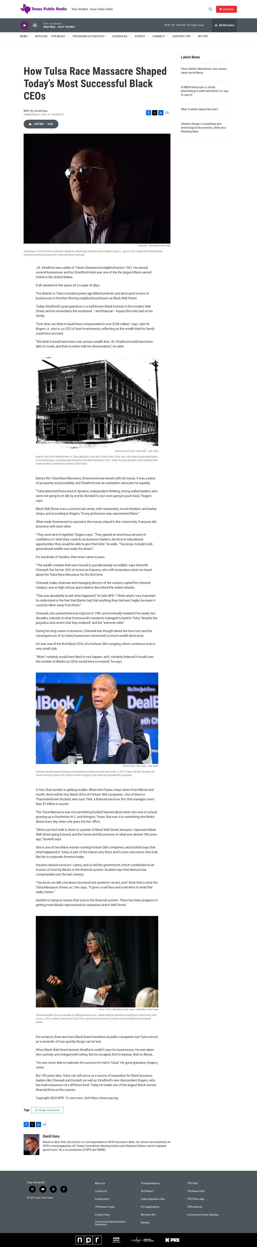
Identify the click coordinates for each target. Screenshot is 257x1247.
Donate (228, 9)
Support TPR (182, 36)
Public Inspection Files (153, 1199)
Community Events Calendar (203, 1214)
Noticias (41, 36)
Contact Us (101, 1191)
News (24, 36)
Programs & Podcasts (89, 36)
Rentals (145, 1222)
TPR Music (58, 36)
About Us (100, 1183)
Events (140, 36)
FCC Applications (150, 1207)
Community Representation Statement (110, 1223)
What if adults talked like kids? (199, 109)
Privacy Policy (102, 1214)
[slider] (40, 25)
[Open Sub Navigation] (30, 36)
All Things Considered (47, 1110)
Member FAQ (148, 1214)
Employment (102, 1199)
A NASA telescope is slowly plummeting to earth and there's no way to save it (205, 91)
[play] (24, 25)
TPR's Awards (194, 1207)
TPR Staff (192, 1183)
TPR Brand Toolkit (105, 1207)
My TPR (203, 36)
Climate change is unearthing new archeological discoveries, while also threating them (203, 127)
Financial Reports (150, 1183)
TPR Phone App (196, 1199)
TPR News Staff (196, 1191)
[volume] (35, 25)
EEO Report (147, 1191)
